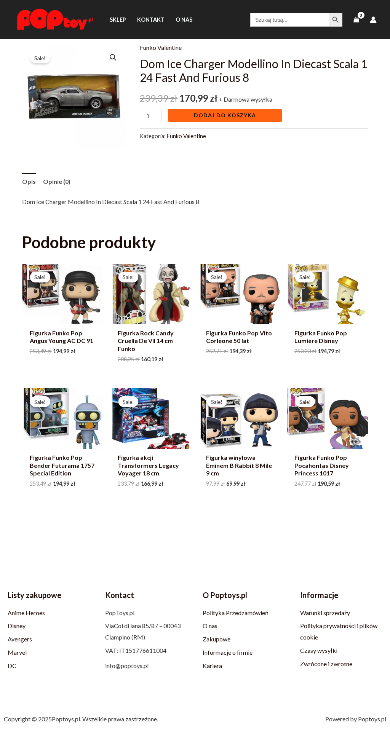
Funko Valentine (161, 47)
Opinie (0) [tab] (56, 181)
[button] (113, 57)
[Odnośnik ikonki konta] (373, 19)
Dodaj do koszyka (225, 115)
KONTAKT (151, 19)
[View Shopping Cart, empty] (356, 20)
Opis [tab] (29, 181)
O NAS (184, 19)
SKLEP (118, 19)
